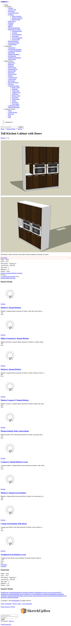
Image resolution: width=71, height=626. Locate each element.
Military (10, 26)
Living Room (12, 79)
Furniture (10, 14)
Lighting (10, 24)
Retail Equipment (13, 41)
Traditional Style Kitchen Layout (13, 555)
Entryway (11, 84)
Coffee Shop (15, 91)
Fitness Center (16, 96)
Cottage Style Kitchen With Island (14, 524)
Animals (10, 8)
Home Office (12, 71)
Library (14, 100)
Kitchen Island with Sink (8, 278)
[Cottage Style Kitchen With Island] (10, 518)
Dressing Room (12, 69)
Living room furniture (53, 592)
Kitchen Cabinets (17, 273)
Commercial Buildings (14, 51)
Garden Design (12, 112)
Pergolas (58, 596)
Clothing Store (16, 92)
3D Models (7, 6)
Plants (10, 110)
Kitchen (10, 76)
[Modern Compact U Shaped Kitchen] (10, 395)
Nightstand (12, 596)
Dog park (34, 592)
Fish (17, 596)
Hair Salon (15, 97)
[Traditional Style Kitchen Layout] (10, 549)
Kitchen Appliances (6, 273)
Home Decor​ (12, 21)
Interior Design (8, 61)
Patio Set (6, 596)
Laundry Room (12, 77)
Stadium (51, 594)
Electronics (11, 11)
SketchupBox (5, 1)
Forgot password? (6, 624)
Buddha (20, 596)
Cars (9, 594)
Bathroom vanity (42, 592)
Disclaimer (8, 603)
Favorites (3, 566)
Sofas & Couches (31, 594)
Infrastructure (12, 56)
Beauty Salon (16, 87)
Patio (9, 115)
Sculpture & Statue (13, 43)
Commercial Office (13, 105)
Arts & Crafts (12, 9)
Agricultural (11, 47)
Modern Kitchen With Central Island (15, 431)
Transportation (12, 44)
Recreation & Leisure (14, 29)
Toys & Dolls (16, 39)
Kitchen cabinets (8, 592)
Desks (15, 592)
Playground (15, 36)
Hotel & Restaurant (13, 107)
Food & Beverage (13, 13)
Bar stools (57, 594)
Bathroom (11, 64)
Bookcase (41, 596)
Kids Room (11, 81)
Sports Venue (12, 59)
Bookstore (15, 89)
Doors (47, 594)
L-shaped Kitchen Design (8, 276)
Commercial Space (13, 86)
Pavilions (53, 596)
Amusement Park (17, 31)
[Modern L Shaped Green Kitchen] (10, 487)
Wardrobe (14, 594)
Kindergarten (16, 99)
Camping (14, 33)
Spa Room (15, 102)
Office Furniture (16, 16)
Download (4, 258)
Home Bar (11, 72)
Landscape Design (9, 109)
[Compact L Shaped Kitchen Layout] (10, 457)
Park (9, 117)
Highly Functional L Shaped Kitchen (15, 338)
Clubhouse (15, 94)
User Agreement (27, 603)
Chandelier (15, 597)
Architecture (8, 46)
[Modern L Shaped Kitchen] (10, 302)
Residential (11, 52)
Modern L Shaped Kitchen (11, 308)
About (2, 603)
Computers (35, 596)
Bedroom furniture (22, 592)
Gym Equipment (17, 34)
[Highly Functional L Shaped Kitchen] (10, 333)
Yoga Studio (15, 104)
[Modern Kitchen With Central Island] (10, 426)
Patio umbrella (8, 597)
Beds (2, 592)
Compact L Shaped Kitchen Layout (14, 462)
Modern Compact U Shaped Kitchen (15, 400)
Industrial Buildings (14, 54)
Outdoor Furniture (17, 18)
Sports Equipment (17, 38)
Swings (30, 596)
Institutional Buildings (14, 57)
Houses (6, 594)
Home (6, 4)
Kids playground (21, 594)
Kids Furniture (16, 19)
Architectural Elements (14, 49)
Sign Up (11, 621)
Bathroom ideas (41, 594)
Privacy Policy (17, 603)
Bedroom (11, 66)
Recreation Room (13, 82)
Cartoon (25, 596)
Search (21, 127)
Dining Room (12, 67)
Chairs (30, 592)
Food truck (47, 596)
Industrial (11, 23)
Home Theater (12, 74)
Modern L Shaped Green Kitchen (13, 493)
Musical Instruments (14, 28)
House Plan (11, 62)
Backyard (11, 114)
